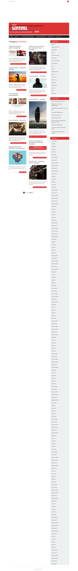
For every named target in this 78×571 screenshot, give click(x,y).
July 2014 (53, 536)
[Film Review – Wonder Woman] (17, 81)
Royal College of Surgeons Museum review (36, 142)
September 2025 (55, 171)
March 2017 (54, 449)
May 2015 (53, 509)
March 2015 (54, 514)
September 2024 (55, 203)
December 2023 (55, 228)
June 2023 (54, 244)
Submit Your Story (41, 36)
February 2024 (54, 222)
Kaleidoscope (14, 63)
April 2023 (54, 250)
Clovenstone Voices (55, 47)
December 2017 (55, 424)
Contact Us (58, 36)
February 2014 (54, 550)
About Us (17, 36)
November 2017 (55, 427)
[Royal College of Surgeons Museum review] (38, 149)
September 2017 (55, 432)
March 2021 (54, 318)
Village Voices (54, 85)
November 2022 (55, 263)
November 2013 (55, 558)
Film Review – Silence (37, 76)
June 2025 (54, 179)
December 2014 (55, 522)
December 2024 (55, 195)
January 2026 (54, 160)
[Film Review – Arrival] (38, 128)
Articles (31, 136)
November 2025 (55, 165)
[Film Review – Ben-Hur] (17, 135)
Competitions (54, 49)
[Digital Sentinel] (26, 33)
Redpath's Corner (55, 71)
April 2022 (54, 282)
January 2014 (54, 552)
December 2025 (55, 162)
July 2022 (53, 274)
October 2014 (54, 528)
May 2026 (53, 149)
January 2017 (54, 454)
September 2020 (55, 334)
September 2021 (55, 301)
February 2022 (54, 288)
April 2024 (54, 217)
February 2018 (54, 419)
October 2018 (54, 397)
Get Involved (51, 36)
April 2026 (54, 151)
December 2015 (55, 490)
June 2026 (54, 146)
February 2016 (54, 484)
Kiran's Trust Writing (55, 60)
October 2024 (54, 201)
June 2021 (54, 310)
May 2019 (53, 378)
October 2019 (54, 364)
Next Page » (31, 192)
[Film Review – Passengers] (17, 108)
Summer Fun (54, 79)
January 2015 (54, 520)
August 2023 (54, 239)
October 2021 (54, 299)
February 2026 (54, 157)
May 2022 (53, 280)
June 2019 (54, 375)
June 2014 (54, 539)
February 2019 (54, 386)
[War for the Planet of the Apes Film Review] (38, 64)
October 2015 (54, 495)
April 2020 (54, 348)
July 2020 (53, 340)
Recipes (53, 68)
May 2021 (53, 312)
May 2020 (53, 345)
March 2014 (54, 547)
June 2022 (54, 277)
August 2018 (54, 402)
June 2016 (54, 473)
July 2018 (53, 405)
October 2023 (54, 233)
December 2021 (55, 293)
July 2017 (53, 438)
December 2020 (55, 326)
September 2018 (55, 400)
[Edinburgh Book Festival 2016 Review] (17, 164)
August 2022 (54, 271)
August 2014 (54, 533)
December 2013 (55, 555)
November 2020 (55, 329)
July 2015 (53, 503)
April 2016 (54, 479)
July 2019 (53, 372)
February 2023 (54, 255)
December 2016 (55, 457)
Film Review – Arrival (37, 99)
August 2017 (54, 435)
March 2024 (54, 220)
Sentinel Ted (54, 77)
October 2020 (54, 331)
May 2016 (53, 476)
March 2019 (54, 383)
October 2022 (54, 266)
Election (53, 52)
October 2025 (54, 168)
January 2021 (54, 323)
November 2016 (55, 460)
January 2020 (54, 356)
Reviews (18, 63)
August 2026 (54, 141)
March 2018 (54, 416)
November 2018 (55, 394)
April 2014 (54, 544)
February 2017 (54, 451)
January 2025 (54, 192)
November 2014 (55, 525)
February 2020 (54, 353)
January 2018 (54, 421)
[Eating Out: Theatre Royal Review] (38, 179)
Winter (53, 90)
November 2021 (55, 296)
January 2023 (54, 258)
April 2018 (54, 413)
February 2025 (54, 190)
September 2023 (55, 236)
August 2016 (54, 468)
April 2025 (54, 184)
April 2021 (54, 315)
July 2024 (53, 209)
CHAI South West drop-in (56, 117)
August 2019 (54, 370)
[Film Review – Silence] (38, 87)
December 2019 (55, 359)
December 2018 (55, 391)
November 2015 (55, 492)
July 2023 (53, 241)
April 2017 (54, 446)
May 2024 (53, 214)
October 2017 (54, 430)
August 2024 (54, 206)
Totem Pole (54, 82)
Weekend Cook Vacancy (56, 115)
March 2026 (54, 154)
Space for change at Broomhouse (58, 101)
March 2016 (54, 481)
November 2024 (55, 198)
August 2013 (54, 563)
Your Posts (23, 63)
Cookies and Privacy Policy (28, 36)
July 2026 (53, 143)
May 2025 (53, 181)
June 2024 (54, 211)
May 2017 (53, 443)
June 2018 (54, 408)
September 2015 (55, 498)
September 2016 (55, 465)
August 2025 (54, 173)
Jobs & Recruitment (55, 55)
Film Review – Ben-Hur (17, 120)
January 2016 (54, 487)
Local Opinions (54, 63)
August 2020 (54, 337)
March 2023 (54, 252)
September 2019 (55, 367)
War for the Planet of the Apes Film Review (36, 48)
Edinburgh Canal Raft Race (57, 124)
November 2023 (55, 231)
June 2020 (54, 342)
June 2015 (54, 506)
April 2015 (54, 511)
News (21, 172)
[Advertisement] (39, 13)
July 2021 (53, 307)
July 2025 (53, 176)
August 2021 (54, 304)
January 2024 (54, 225)
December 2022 (55, 261)
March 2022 (54, 285)
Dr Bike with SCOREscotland (57, 112)
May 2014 (53, 541)
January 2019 (54, 389)
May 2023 (53, 247)
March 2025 (54, 187)
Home (11, 36)
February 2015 (54, 517)
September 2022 (55, 269)
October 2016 (54, 462)
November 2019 (55, 361)
